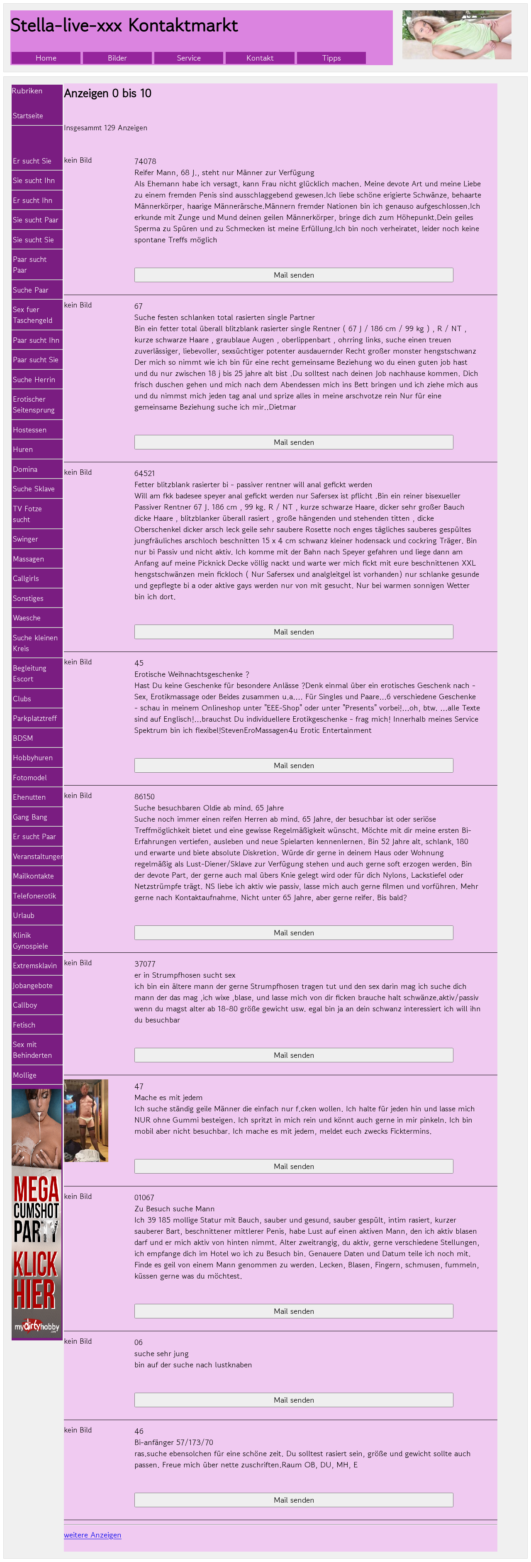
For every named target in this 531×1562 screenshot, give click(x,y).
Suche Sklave (34, 488)
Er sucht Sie (32, 160)
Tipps (331, 58)
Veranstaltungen (36, 856)
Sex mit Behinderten (32, 1049)
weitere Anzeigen (93, 1535)
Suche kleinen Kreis (35, 643)
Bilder (117, 58)
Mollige (25, 1074)
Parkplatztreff (35, 718)
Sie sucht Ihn (34, 180)
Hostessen (29, 429)
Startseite (28, 115)
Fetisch (24, 1024)
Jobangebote (33, 985)
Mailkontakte (33, 875)
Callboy (25, 1004)
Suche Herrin (34, 379)
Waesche (27, 617)
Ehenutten (29, 796)
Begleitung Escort (29, 673)
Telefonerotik (34, 895)
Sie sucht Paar (35, 219)
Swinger (25, 538)
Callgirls (26, 578)
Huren (23, 449)
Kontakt (260, 58)
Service (189, 58)
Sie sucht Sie (33, 239)
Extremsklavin (35, 965)
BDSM (23, 737)
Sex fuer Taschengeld (32, 314)
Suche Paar (31, 289)
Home (46, 58)
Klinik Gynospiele (30, 940)
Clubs (22, 698)
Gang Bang (30, 816)
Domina (25, 469)
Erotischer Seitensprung (34, 404)
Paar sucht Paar (29, 264)
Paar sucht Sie (35, 359)
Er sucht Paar (34, 836)
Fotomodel (30, 777)
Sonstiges (28, 598)
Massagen (28, 558)
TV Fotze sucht (27, 514)
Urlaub (23, 915)
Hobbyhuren (33, 757)
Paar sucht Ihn (36, 339)
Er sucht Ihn (32, 200)
